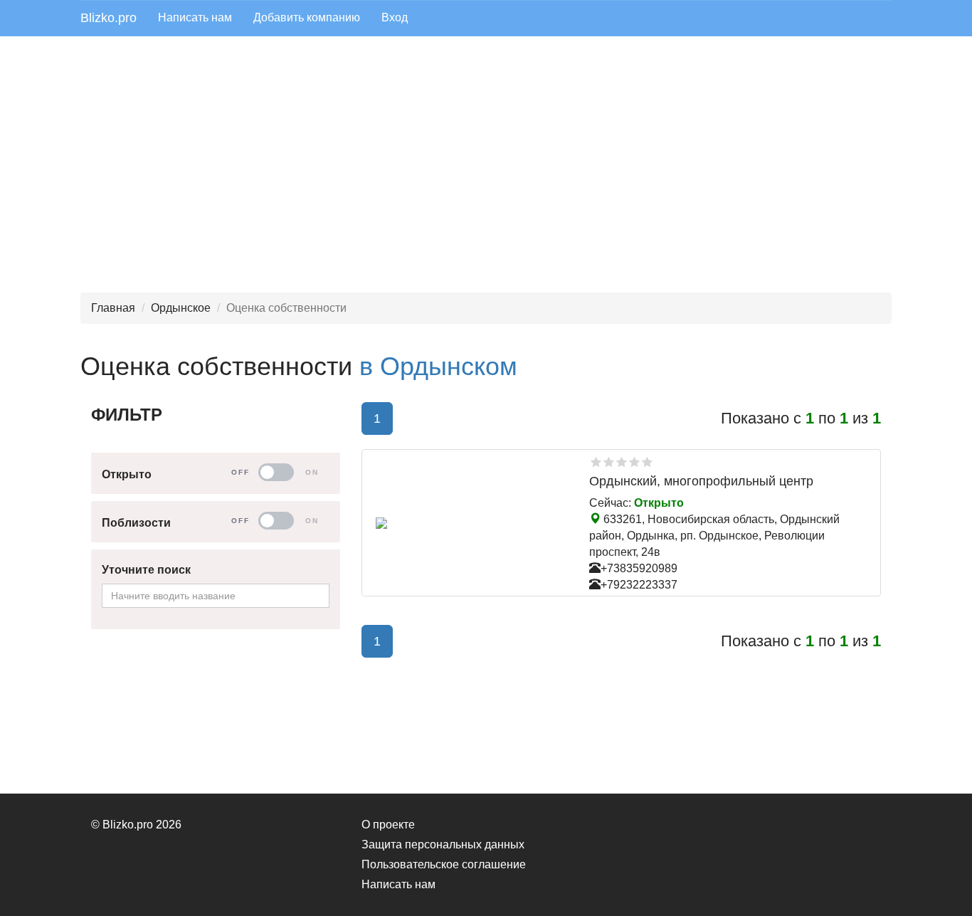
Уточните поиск (146, 570)
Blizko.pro (108, 18)
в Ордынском (438, 366)
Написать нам (195, 17)
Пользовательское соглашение (443, 864)
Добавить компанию (306, 17)
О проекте (388, 824)
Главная (113, 308)
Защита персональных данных (442, 844)
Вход (394, 17)
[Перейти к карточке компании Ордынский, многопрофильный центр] (472, 523)
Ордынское (181, 308)
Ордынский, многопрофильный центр (701, 481)
